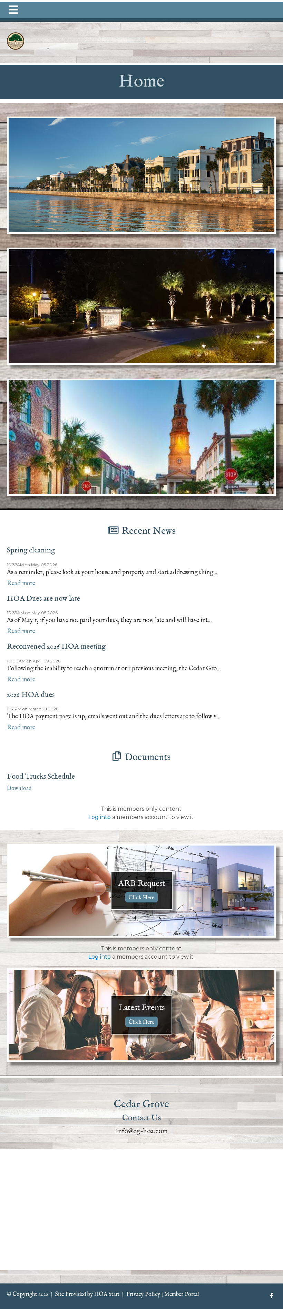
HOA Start (106, 1294)
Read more (21, 584)
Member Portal (181, 1294)
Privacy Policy (143, 1294)
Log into (99, 817)
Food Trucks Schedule (41, 776)
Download (19, 788)
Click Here (141, 898)
